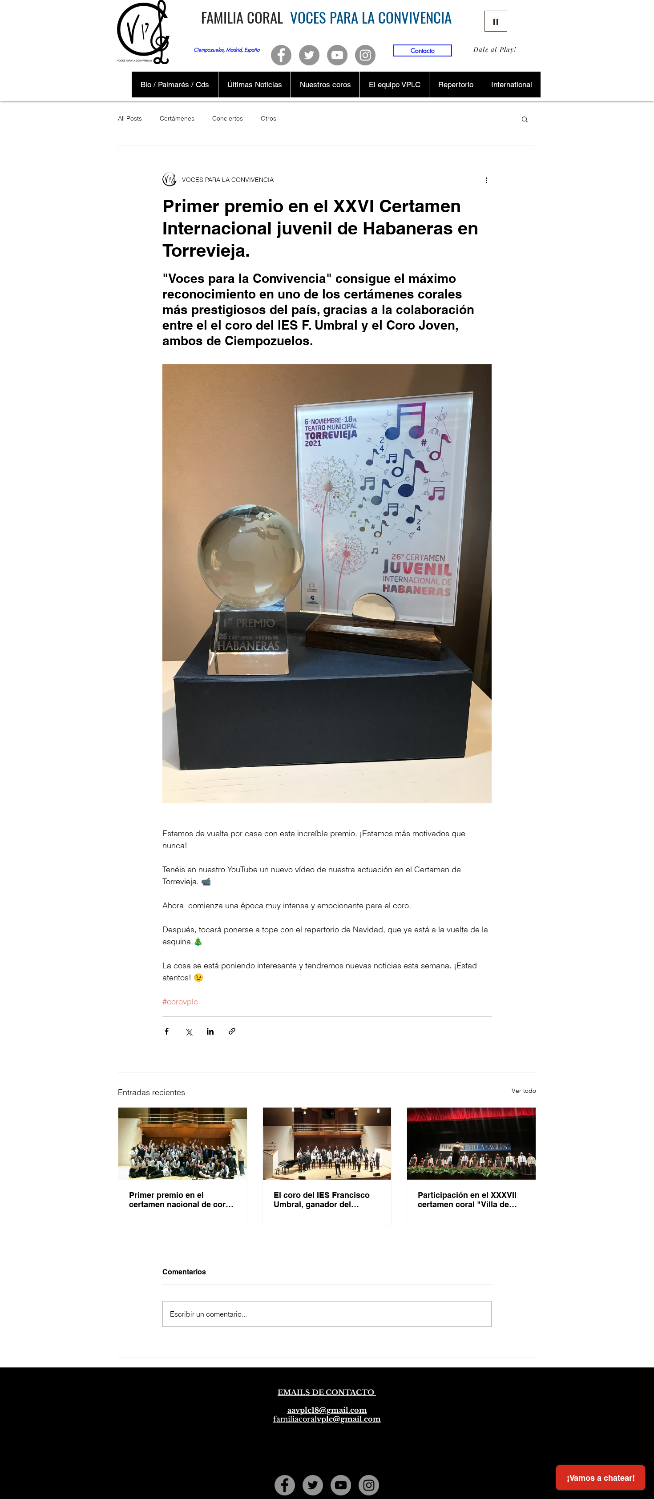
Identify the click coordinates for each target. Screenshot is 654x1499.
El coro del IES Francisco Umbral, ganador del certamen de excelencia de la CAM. (324, 1199)
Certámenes (177, 118)
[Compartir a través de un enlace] (232, 1031)
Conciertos (227, 118)
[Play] (496, 21)
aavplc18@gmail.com (327, 1410)
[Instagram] (365, 55)
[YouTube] (337, 55)
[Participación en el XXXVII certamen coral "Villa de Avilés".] (471, 1144)
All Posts (130, 118)
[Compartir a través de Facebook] (166, 1031)
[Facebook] (281, 55)
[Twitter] (309, 55)
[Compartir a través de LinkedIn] (210, 1031)
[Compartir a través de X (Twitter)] (188, 1031)
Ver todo (524, 1091)
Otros (268, 118)
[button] (525, 118)
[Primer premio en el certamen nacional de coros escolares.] (182, 1144)
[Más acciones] (486, 179)
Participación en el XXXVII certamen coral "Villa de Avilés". (467, 1199)
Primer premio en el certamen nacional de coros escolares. (182, 1199)
